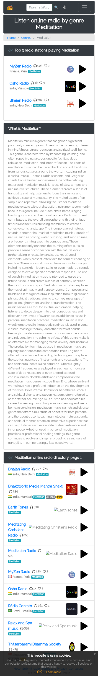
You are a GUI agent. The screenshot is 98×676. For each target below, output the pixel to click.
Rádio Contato (20, 606)
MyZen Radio (21, 66)
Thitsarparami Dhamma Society (34, 644)
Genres (26, 37)
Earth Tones (18, 507)
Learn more (53, 672)
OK (39, 672)
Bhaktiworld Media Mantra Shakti (35, 486)
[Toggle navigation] (84, 7)
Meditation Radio (22, 551)
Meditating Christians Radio (17, 529)
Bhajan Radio (21, 100)
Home (11, 37)
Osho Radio (19, 83)
